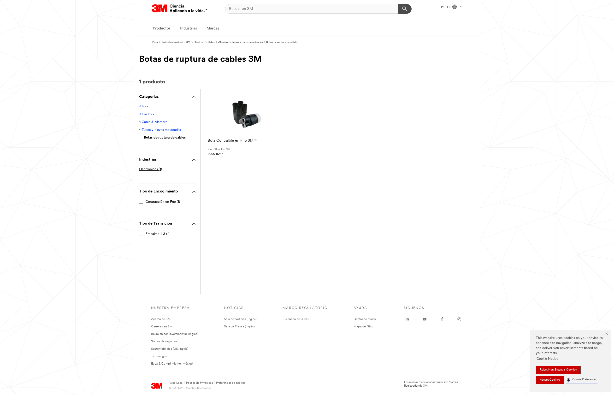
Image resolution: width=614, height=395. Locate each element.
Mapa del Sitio (363, 326)
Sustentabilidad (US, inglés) (169, 348)
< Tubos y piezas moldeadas (160, 130)
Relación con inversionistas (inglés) (174, 334)
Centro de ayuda (365, 319)
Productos (162, 28)
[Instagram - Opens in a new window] (459, 319)
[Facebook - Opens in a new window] (442, 319)
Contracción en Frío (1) (163, 202)
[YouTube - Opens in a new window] (424, 319)
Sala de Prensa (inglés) (239, 326)
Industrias (188, 28)
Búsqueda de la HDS (296, 319)
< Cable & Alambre (153, 122)
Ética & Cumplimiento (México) (172, 363)
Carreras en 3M (161, 326)
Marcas (213, 28)
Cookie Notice (547, 359)
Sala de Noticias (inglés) (240, 319)
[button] (581, 380)
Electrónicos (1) (150, 169)
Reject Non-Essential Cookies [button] (558, 369)
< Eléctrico (147, 114)
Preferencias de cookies (230, 383)
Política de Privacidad (199, 383)
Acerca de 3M (161, 319)
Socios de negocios (164, 341)
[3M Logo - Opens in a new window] (179, 9)
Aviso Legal (176, 383)
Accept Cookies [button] (550, 379)
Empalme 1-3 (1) (157, 234)
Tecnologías (159, 356)
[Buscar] (405, 9)
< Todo (144, 106)
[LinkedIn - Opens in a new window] (407, 319)
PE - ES (446, 7)
